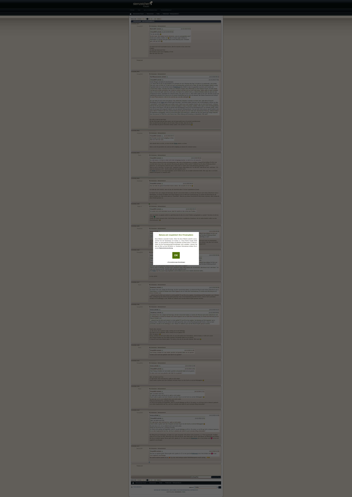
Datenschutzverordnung (166, 248)
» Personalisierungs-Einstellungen (176, 262)
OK (176, 255)
